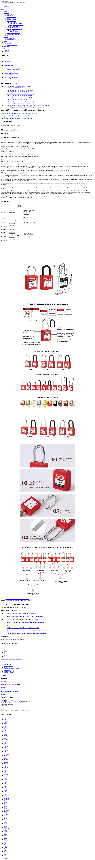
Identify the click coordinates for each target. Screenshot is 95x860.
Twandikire (6, 46)
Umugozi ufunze (10, 18)
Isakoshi (8, 35)
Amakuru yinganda (11, 39)
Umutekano (9, 14)
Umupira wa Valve (14, 26)
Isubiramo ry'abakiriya (12, 45)
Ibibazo (5, 41)
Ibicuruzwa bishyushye (6, 659)
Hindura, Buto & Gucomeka (13, 33)
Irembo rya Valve (14, 22)
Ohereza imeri (4, 705)
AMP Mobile (19, 659)
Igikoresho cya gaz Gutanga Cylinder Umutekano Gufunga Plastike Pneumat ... (25, 107)
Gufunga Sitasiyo (14, 31)
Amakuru (6, 37)
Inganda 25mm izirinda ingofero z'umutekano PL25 (19, 99)
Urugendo (9, 43)
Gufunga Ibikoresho (11, 21)
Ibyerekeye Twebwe (8, 42)
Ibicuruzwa (6, 13)
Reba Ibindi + (4, 675)
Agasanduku (12, 30)
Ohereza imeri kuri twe (6, 126)
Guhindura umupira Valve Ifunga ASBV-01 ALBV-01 (23, 628)
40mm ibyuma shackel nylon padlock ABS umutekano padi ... (25, 622)
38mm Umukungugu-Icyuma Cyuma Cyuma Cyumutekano (21, 103)
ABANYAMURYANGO (7, 700)
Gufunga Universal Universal (16, 25)
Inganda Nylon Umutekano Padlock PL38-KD (17, 87)
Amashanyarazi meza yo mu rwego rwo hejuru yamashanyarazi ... (27, 633)
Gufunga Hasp (10, 15)
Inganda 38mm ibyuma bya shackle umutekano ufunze (19, 91)
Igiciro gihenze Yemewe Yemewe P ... (10, 691)
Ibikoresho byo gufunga (12, 27)
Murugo (5, 11)
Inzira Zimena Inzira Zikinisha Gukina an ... (12, 684)
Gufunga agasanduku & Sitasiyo (14, 29)
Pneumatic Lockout (11, 19)
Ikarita (13, 659)
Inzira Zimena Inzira (11, 17)
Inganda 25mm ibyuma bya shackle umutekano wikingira (20, 95)
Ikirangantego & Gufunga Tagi (14, 34)
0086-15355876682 (20, 2)
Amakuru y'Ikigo (11, 38)
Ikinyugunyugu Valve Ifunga (16, 23)
